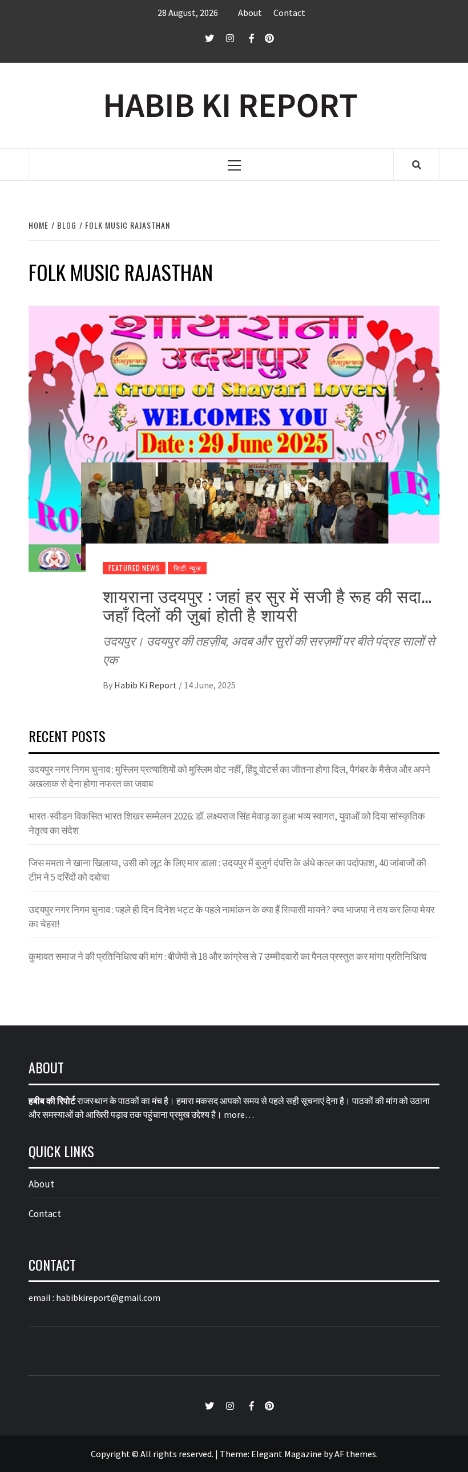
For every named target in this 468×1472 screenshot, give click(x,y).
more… (239, 1114)
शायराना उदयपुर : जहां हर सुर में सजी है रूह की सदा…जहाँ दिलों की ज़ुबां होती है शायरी (267, 604)
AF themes (355, 1453)
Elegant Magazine (286, 1453)
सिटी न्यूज (187, 568)
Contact (289, 12)
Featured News (134, 568)
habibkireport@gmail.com (108, 1297)
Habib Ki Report (146, 685)
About (250, 12)
